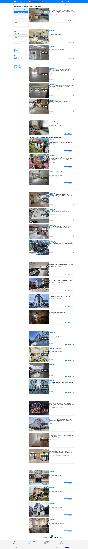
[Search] (43, 1)
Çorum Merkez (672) (17, 44)
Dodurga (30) (16, 48)
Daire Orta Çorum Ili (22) (17, 62)
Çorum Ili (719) (16, 57)
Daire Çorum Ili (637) (17, 59)
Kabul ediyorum (72, 547)
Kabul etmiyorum (77, 547)
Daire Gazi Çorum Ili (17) (17, 67)
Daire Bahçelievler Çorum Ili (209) (19, 60)
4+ (26, 29)
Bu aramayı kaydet (21, 12)
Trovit (14, 4)
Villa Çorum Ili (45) (16, 61)
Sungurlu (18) (16, 50)
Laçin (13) (15, 51)
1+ (18, 29)
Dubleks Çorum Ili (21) (17, 64)
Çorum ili (24, 4)
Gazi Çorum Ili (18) (17, 66)
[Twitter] (47, 543)
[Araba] (31, 543)
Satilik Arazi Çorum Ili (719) (18, 58)
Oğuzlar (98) (16, 45)
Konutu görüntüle (68, 20)
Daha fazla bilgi (67, 547)
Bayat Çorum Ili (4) (17, 52)
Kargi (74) (15, 47)
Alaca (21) (15, 49)
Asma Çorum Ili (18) (17, 65)
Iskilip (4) (15, 53)
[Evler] (29, 543)
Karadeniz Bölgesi (19, 4)
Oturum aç (72, 1)
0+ (15, 29)
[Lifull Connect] (18, 543)
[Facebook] (45, 543)
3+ (23, 29)
